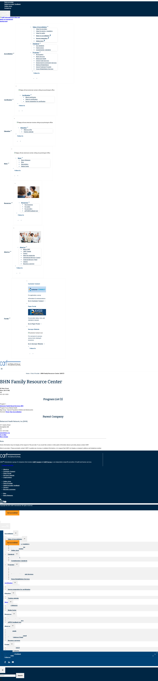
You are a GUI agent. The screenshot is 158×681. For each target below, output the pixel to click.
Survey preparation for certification (35, 101)
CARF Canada (27, 251)
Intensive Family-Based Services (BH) (11, 406)
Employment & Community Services (46, 63)
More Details (4, 437)
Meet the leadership (29, 255)
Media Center (25, 166)
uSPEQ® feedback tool (31, 211)
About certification (31, 97)
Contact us (7, 8)
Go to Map (3, 435)
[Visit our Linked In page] (17, 141)
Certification (8, 583)
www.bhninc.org (5, 433)
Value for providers (41, 29)
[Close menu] (0, 522)
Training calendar (28, 132)
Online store (8, 6)
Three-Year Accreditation (13, 412)
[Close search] (2, 670)
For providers (28, 209)
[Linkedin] (1, 502)
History (25, 253)
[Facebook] (3, 502)
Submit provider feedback (12, 4)
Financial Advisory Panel (30, 259)
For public (27, 207)
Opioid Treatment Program (43, 67)
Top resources (29, 205)
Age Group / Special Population (9, 410)
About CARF (26, 249)
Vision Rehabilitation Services (44, 69)
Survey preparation (41, 38)
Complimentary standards (43, 50)
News (6, 602)
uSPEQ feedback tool (14, 622)
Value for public (40, 33)
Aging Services (40, 56)
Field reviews (40, 48)
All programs (39, 54)
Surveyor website (8, 475)
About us (6, 469)
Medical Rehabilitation (42, 65)
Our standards (40, 46)
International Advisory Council (31, 257)
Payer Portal (7, 473)
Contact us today (7, 465)
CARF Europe (48, 462)
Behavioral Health (41, 58)
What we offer (28, 130)
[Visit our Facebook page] (20, 141)
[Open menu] (1, 368)
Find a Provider (35, 373)
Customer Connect (9, 471)
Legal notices (7, 477)
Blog (22, 162)
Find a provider (9, 2)
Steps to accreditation (42, 36)
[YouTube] (5, 502)
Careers (25, 261)
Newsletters (24, 164)
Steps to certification (32, 99)
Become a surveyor (28, 264)
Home (27, 373)
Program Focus (4, 408)
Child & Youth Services (42, 61)
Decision (2, 412)
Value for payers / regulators (44, 31)
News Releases (25, 160)
